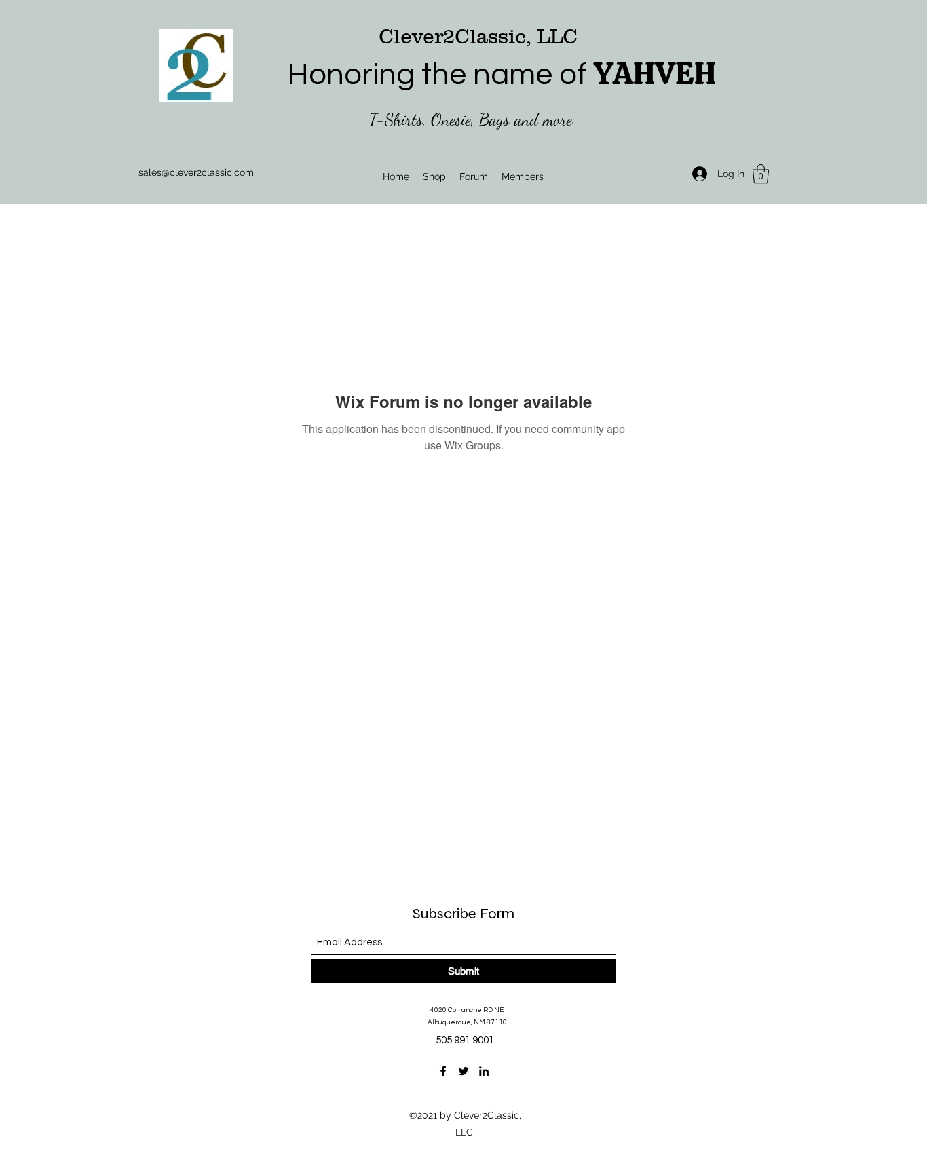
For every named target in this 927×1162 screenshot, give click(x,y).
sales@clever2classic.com (196, 172)
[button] (761, 174)
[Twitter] (463, 1071)
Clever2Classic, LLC (478, 36)
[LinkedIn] (484, 1071)
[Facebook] (443, 1071)
